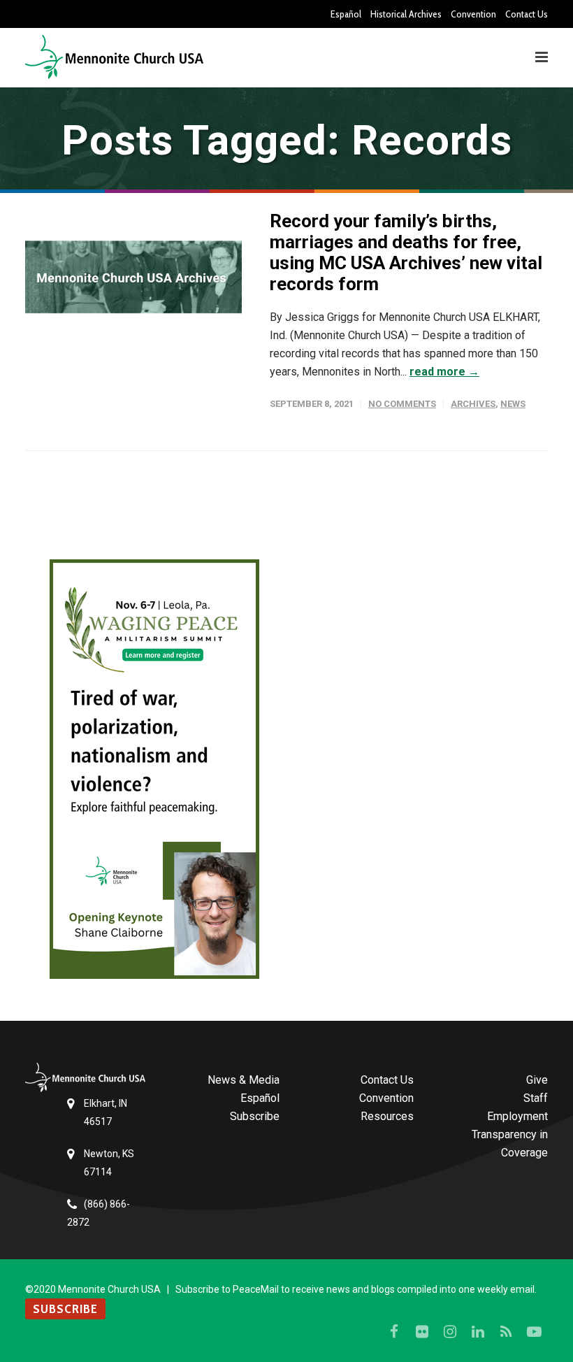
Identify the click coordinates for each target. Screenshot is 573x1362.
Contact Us (526, 14)
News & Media (244, 1080)
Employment (517, 1116)
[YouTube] (534, 1332)
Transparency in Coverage (510, 1143)
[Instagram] (450, 1332)
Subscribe (255, 1116)
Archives (473, 404)
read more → (444, 371)
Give (537, 1080)
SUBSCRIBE (65, 1309)
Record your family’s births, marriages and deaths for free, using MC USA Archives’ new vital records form (406, 252)
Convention (473, 14)
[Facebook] (394, 1332)
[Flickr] (422, 1332)
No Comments (402, 404)
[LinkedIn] (478, 1332)
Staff (535, 1098)
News (512, 404)
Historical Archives (406, 14)
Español (346, 14)
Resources (387, 1116)
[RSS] (506, 1332)
